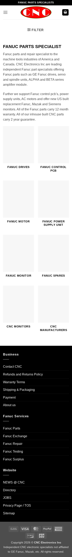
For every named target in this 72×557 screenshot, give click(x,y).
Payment (9, 397)
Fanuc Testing (13, 451)
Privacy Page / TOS (17, 505)
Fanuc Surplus (13, 459)
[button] (5, 12)
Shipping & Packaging (19, 389)
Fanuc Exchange (15, 436)
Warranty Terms (14, 382)
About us (9, 405)
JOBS (7, 497)
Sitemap (9, 513)
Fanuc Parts (11, 428)
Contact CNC (12, 366)
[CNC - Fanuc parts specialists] (36, 12)
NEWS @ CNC (14, 482)
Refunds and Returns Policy (23, 374)
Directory (9, 490)
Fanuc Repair (12, 443)
